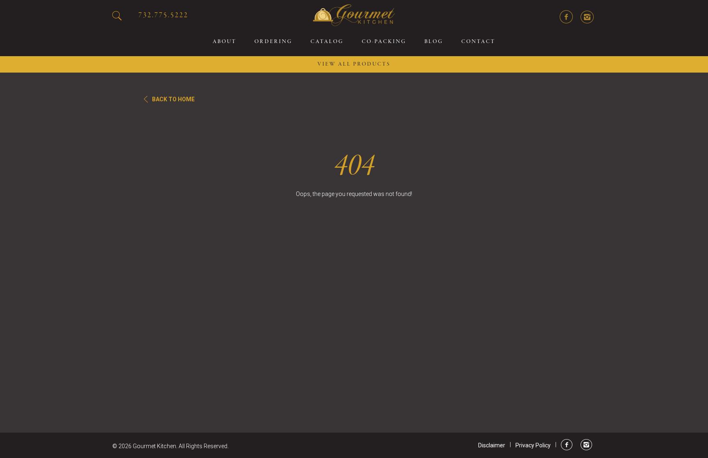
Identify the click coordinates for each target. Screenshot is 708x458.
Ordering (273, 42)
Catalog (327, 42)
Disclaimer (491, 445)
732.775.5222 (163, 15)
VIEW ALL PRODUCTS (354, 64)
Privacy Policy (533, 445)
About (224, 42)
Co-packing (384, 42)
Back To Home (173, 99)
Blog (433, 42)
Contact (478, 42)
